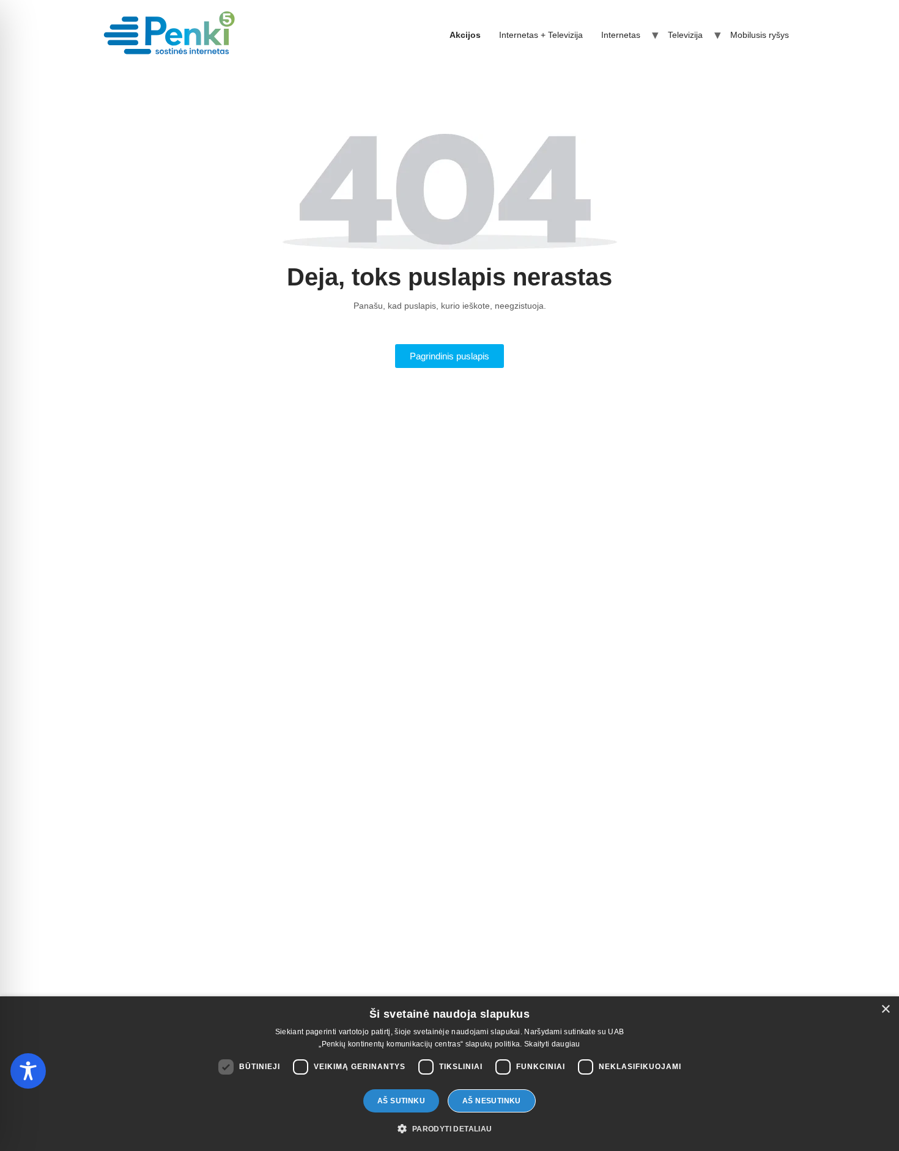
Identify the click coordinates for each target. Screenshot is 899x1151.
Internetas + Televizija (541, 35)
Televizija (685, 35)
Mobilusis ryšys (759, 35)
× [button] (885, 1009)
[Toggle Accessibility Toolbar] (28, 1071)
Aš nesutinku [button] (491, 1101)
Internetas (620, 35)
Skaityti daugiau (552, 1044)
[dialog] (449, 1073)
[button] (449, 1129)
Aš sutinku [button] (401, 1101)
